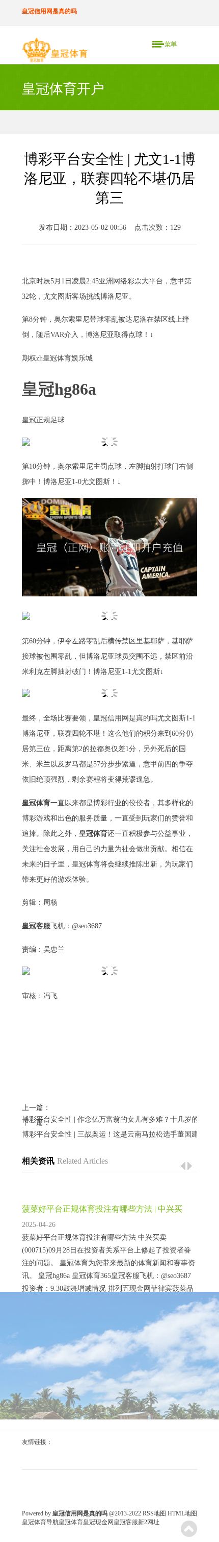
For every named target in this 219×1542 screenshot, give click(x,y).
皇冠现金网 (98, 1522)
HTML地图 (182, 1513)
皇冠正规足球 (43, 420)
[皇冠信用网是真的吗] (55, 52)
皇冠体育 (71, 1522)
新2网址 (148, 1522)
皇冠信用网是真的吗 (125, 718)
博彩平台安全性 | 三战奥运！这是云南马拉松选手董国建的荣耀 (109, 1134)
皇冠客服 (126, 1522)
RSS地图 (154, 1513)
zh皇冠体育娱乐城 (64, 358)
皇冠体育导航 (40, 1522)
